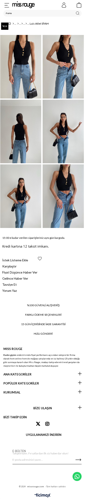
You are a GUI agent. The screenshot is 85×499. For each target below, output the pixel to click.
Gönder (78, 459)
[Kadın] (18, 23)
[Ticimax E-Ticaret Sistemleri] (42, 495)
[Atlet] (26, 23)
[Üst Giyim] (22, 23)
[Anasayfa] (13, 23)
